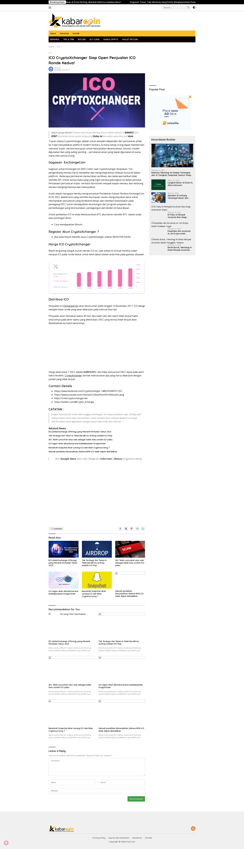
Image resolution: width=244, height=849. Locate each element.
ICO (50, 53)
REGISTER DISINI (122, 236)
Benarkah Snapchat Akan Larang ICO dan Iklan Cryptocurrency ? (79, 447)
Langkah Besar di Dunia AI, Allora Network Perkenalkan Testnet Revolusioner (180, 183)
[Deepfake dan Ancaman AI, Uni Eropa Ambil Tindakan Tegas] (172, 224)
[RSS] (193, 828)
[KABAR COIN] (75, 20)
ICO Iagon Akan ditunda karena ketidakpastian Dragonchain (77, 443)
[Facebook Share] (120, 529)
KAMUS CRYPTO (111, 39)
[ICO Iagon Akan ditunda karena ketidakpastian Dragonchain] (64, 580)
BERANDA (54, 39)
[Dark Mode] (194, 7)
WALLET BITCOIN (130, 39)
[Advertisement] (97, 347)
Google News (68, 458)
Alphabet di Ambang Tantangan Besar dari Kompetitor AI (178, 196)
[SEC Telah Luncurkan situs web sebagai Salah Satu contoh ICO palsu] (130, 549)
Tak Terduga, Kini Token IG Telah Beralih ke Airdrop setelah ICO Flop (80, 435)
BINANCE (129, 132)
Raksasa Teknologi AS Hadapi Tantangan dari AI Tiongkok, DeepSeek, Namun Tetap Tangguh (171, 173)
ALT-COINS (95, 39)
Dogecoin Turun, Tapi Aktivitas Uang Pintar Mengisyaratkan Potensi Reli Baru (143, 2)
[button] (188, 7)
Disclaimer (137, 838)
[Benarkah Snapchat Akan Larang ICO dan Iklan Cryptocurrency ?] (97, 580)
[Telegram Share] (137, 529)
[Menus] (50, 7)
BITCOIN (82, 39)
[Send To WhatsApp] (143, 529)
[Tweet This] (126, 529)
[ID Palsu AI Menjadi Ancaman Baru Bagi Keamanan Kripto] (172, 208)
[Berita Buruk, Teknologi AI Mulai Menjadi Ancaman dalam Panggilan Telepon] (172, 241)
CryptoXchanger (83, 232)
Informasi (106, 458)
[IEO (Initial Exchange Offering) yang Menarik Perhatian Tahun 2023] (64, 549)
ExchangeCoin (74, 162)
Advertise (64, 33)
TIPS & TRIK (68, 39)
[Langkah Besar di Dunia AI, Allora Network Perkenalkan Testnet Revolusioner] (158, 184)
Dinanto (58, 68)
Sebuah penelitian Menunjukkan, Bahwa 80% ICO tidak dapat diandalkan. (83, 451)
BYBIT (54, 136)
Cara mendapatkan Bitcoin (68, 224)
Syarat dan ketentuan (119, 838)
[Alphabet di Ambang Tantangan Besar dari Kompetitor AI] (158, 197)
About (53, 33)
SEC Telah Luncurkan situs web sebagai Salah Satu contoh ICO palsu (81, 439)
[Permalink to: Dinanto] (51, 68)
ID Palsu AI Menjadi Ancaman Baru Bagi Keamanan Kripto (177, 216)
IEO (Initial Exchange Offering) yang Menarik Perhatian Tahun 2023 (80, 431)
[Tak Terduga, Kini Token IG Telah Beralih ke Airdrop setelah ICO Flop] (97, 549)
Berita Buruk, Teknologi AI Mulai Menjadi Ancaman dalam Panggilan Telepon (180, 248)
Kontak (76, 33)
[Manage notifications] (6, 843)
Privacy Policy (99, 838)
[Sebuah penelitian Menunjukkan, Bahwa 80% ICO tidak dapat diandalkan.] (130, 580)
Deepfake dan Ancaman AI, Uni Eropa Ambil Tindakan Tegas (179, 232)
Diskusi (118, 458)
